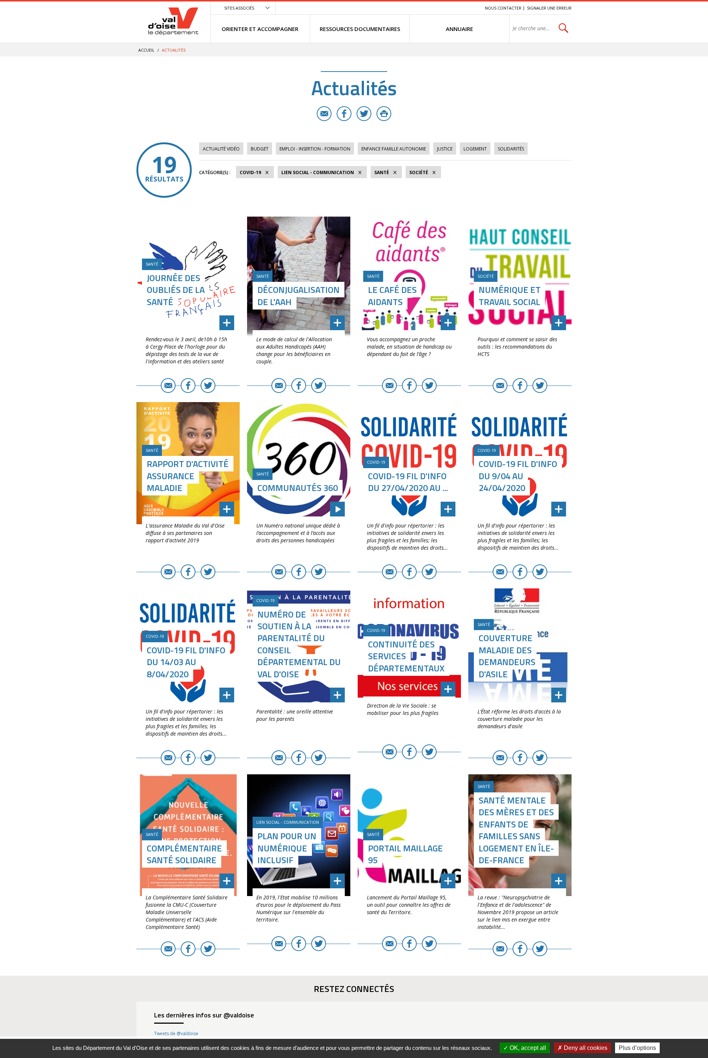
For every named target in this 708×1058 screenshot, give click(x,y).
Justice (444, 149)
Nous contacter (503, 8)
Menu (425, 8)
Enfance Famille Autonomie (393, 149)
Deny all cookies (584, 1048)
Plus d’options (637, 1048)
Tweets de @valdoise (176, 1033)
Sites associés (239, 8)
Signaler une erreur (549, 8)
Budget (259, 149)
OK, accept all (527, 1048)
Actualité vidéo (221, 149)
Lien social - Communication (317, 172)
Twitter (364, 113)
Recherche (469, 8)
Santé (381, 172)
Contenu (444, 8)
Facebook (344, 113)
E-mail (324, 113)
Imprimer (383, 113)
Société (418, 172)
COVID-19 (250, 172)
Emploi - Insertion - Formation (315, 149)
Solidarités (511, 149)
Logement (475, 149)
